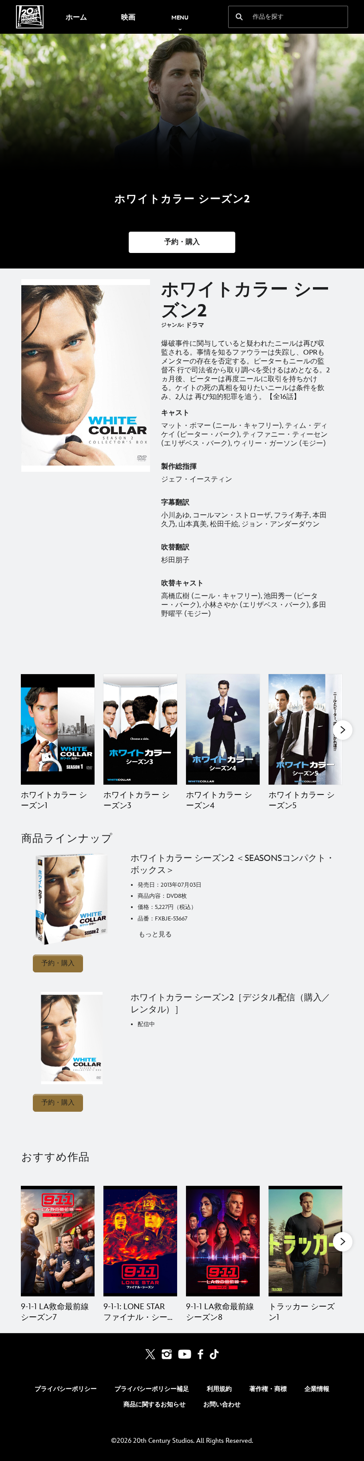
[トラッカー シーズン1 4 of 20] (305, 1241)
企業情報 (317, 1389)
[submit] (239, 17)
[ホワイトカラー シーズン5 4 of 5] (305, 729)
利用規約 (219, 1389)
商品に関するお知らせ (154, 1404)
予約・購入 (58, 963)
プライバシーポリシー (66, 1389)
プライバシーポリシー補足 (152, 1389)
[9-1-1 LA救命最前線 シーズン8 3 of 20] (223, 1241)
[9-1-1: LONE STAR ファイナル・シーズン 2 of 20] (140, 1241)
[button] (182, 242)
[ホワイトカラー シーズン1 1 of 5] (58, 729)
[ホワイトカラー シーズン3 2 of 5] (140, 729)
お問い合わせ (222, 1404)
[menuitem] (76, 17)
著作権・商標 (268, 1389)
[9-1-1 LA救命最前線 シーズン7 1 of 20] (58, 1241)
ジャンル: (172, 325)
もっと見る (155, 934)
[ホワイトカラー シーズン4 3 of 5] (223, 729)
